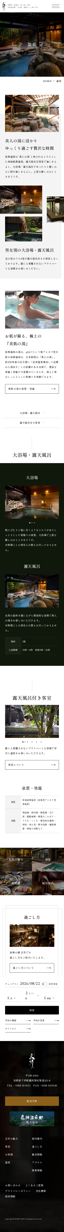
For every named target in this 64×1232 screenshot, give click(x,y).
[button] (29, 522)
